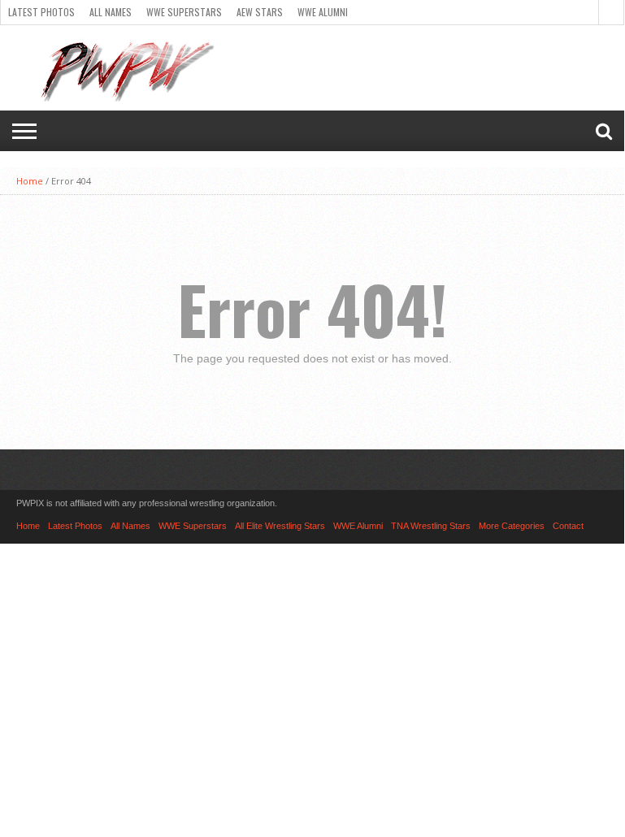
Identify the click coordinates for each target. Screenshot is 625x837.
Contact (568, 526)
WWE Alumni (322, 12)
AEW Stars (260, 12)
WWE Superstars (184, 12)
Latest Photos (41, 12)
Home (29, 181)
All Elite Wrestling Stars (280, 526)
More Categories (512, 526)
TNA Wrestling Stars (431, 526)
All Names (110, 12)
